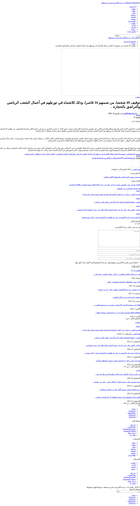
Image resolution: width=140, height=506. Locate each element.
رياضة (133, 29)
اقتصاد (133, 17)
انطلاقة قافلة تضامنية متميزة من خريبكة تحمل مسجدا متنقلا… (117, 313)
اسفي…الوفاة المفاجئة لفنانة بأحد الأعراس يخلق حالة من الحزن (117, 338)
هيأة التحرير (131, 427)
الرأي (134, 25)
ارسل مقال (131, 433)
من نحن (133, 425)
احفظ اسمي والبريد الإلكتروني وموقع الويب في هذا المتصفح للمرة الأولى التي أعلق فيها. (106, 263)
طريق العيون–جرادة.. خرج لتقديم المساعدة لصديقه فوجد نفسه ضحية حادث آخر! (111, 330)
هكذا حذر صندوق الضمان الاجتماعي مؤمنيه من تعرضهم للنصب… (116, 305)
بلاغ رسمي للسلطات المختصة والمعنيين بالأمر (123, 282)
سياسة (133, 15)
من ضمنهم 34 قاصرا (120, 154)
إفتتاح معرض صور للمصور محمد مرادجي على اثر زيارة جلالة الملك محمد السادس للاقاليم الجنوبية (104, 185)
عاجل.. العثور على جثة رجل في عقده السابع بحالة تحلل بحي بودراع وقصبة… (112, 345)
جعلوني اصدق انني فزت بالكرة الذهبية (126, 297)
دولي (134, 13)
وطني (133, 11)
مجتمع (133, 19)
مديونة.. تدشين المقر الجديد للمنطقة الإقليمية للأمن (121, 177)
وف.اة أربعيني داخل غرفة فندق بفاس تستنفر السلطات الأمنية (118, 361)
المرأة (133, 27)
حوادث (133, 23)
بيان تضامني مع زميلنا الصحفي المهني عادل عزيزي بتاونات (119, 290)
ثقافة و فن (132, 21)
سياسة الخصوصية (129, 429)
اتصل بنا (133, 435)
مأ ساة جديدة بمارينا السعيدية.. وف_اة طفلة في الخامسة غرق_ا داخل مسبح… (112, 353)
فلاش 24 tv (132, 32)
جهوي (133, 9)
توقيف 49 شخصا (134, 154)
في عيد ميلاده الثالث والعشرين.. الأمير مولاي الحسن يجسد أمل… (116, 274)
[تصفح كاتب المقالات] (135, 167)
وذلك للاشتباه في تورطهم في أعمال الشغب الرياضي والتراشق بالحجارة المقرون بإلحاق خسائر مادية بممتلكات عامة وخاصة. (68, 154)
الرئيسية (133, 7)
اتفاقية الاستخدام (130, 431)
